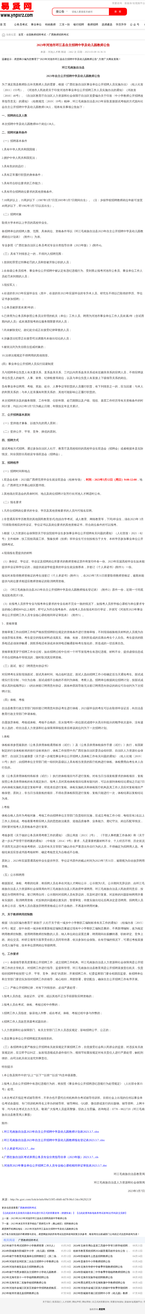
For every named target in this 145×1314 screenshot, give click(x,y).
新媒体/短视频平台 (134, 3)
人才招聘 (66, 1302)
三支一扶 (64, 24)
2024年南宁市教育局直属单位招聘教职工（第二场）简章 (33, 1256)
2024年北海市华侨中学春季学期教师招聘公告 (98, 1266)
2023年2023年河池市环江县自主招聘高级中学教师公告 (39, 1218)
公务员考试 (20, 24)
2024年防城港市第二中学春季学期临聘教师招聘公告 (101, 1272)
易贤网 (102, 1309)
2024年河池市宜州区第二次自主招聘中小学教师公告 (30, 1261)
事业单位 (36, 24)
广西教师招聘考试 (59, 34)
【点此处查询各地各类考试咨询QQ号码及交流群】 (101, 1213)
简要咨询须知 (117, 1302)
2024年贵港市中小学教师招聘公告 (91, 1261)
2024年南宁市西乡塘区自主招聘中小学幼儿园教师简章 (31, 1272)
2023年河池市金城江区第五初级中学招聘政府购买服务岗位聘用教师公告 (41, 1288)
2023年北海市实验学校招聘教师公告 (93, 1277)
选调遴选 (107, 24)
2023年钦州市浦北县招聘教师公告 (20, 1293)
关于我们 (47, 1302)
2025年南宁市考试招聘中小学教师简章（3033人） (29, 1245)
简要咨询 (117, 3)
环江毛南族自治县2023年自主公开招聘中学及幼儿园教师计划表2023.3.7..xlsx (51, 1131)
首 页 (3, 24)
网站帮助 (86, 1302)
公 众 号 (134, 24)
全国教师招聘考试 (36, 34)
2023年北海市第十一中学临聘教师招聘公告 (25, 1277)
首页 (20, 34)
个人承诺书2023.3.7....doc (19, 1148)
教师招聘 (93, 24)
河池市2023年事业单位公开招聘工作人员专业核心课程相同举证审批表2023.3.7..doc (55, 1165)
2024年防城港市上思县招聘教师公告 (93, 1256)
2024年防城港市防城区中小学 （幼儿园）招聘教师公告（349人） (37, 1251)
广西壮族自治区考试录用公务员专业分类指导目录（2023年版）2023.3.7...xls (51, 1157)
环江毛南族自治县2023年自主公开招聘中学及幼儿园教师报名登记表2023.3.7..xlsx (54, 1140)
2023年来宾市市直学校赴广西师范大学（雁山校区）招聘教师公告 (44, 1223)
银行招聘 (78, 24)
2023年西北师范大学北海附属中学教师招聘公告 (99, 1282)
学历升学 (121, 24)
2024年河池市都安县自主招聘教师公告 (23, 1266)
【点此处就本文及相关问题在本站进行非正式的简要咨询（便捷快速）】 (38, 1213)
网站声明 (76, 1302)
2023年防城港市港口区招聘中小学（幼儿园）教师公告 (103, 1293)
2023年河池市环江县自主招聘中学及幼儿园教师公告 (51, 1229)
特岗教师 (50, 24)
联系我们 (57, 1302)
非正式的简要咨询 (100, 1302)
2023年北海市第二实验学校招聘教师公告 (24, 1282)
